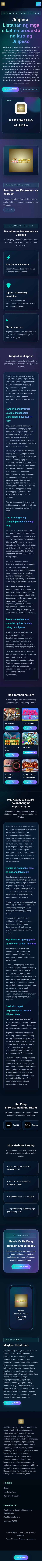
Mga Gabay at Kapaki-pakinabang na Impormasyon (17, 1511)
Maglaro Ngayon (12, 728)
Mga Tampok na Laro (11, 1496)
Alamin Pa (9, 210)
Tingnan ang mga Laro (30, 89)
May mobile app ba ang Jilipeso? (21, 1196)
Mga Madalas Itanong (11, 1517)
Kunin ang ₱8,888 (10, 89)
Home (5, 1488)
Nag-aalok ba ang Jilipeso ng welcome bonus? (19, 1168)
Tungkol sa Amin (9, 1492)
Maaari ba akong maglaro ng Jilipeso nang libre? (18, 1183)
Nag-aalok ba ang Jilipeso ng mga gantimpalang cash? (21, 1210)
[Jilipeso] (17, 4)
